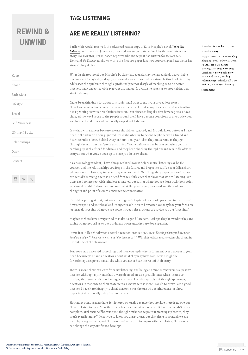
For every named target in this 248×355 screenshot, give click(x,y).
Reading (226, 76)
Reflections (19, 94)
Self (228, 80)
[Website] (23, 179)
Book (215, 60)
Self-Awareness (21, 123)
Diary (15, 151)
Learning (216, 68)
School (221, 80)
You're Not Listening (223, 84)
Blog (234, 56)
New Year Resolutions (217, 75)
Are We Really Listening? (105, 33)
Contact (17, 161)
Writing (206, 84)
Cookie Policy (63, 348)
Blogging (206, 60)
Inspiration (215, 65)
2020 (212, 56)
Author (227, 56)
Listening (228, 68)
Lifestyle (17, 104)
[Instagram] (15, 179)
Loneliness (208, 72)
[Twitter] (31, 179)
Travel (16, 113)
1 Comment (208, 90)
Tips (234, 80)
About (16, 85)
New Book (221, 72)
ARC (219, 56)
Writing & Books (22, 132)
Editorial (224, 60)
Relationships (21, 142)
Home (16, 75)
